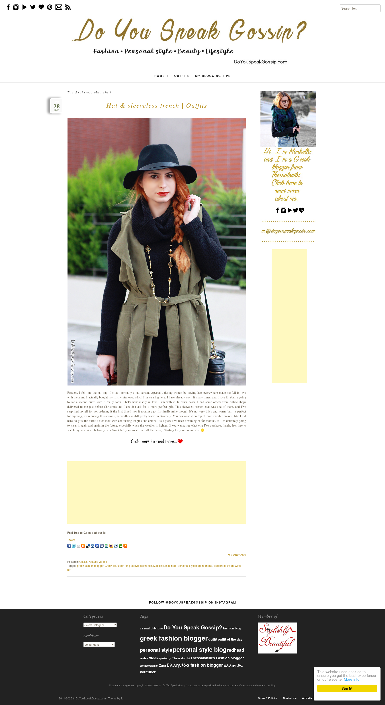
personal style (156, 649)
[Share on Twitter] (74, 546)
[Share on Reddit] (116, 546)
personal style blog (189, 565)
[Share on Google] (97, 546)
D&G (160, 628)
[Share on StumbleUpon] (106, 546)
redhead (207, 565)
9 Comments (237, 554)
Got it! (347, 688)
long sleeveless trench (138, 565)
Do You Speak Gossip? (193, 627)
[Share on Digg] (92, 546)
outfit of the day (230, 639)
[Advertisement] (156, 492)
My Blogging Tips (213, 76)
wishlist (153, 665)
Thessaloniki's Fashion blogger (217, 657)
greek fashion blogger (90, 565)
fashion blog (232, 628)
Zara (162, 665)
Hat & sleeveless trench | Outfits (156, 105)
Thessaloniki (181, 658)
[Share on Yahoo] (111, 546)
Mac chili (158, 565)
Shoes (153, 658)
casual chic (148, 628)
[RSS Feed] (125, 546)
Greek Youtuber (114, 565)
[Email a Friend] (78, 546)
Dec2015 (56, 106)
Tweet (71, 540)
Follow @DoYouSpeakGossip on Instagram (192, 602)
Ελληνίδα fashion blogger (195, 665)
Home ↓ (161, 75)
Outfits (182, 76)
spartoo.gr (165, 658)
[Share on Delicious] (88, 546)
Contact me (290, 698)
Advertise (307, 698)
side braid (220, 565)
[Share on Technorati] (120, 546)
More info (351, 679)
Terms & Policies (267, 698)
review (144, 658)
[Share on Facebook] (69, 546)
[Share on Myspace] (102, 546)
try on (230, 565)
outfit (212, 639)
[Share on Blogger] (83, 546)
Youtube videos (97, 561)
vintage (144, 666)
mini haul (170, 565)
